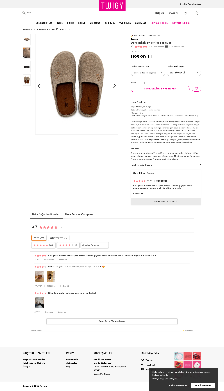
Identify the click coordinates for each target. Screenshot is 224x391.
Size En (190, 4)
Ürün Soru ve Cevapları (79, 214)
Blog (68, 367)
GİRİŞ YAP (159, 13)
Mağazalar (71, 363)
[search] (24, 12)
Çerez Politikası (102, 374)
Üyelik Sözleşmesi (103, 363)
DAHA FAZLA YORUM (166, 202)
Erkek (26, 30)
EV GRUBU (110, 23)
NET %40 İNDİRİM (159, 23)
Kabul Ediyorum (203, 385)
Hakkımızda (72, 360)
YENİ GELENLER (44, 23)
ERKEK (70, 23)
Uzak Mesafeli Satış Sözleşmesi (110, 367)
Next (114, 84)
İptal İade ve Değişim (34, 363)
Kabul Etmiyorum (178, 385)
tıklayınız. (173, 379)
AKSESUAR (95, 23)
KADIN (60, 23)
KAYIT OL (174, 13)
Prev (38, 84)
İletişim (26, 367)
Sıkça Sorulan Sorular (34, 360)
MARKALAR (140, 23)
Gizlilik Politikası (102, 360)
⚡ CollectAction (188, 330)
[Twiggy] (187, 365)
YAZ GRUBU (125, 23)
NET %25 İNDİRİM (181, 23)
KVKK (97, 370)
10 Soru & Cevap (177, 47)
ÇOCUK (81, 23)
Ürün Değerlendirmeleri (46, 214)
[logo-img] (112, 5)
